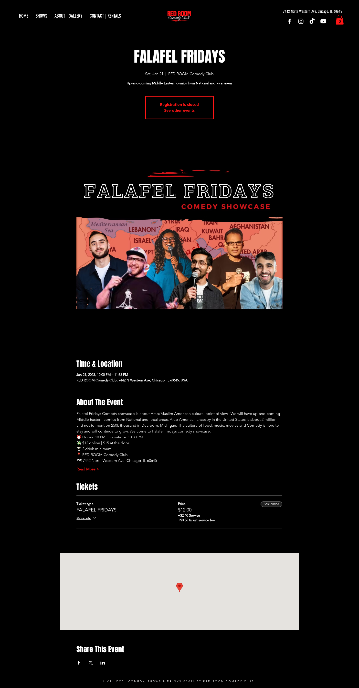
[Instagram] (300, 21)
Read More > (87, 469)
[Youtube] (323, 21)
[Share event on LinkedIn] (102, 663)
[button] (340, 20)
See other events (179, 110)
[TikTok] (312, 21)
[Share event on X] (90, 663)
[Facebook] (289, 21)
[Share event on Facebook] (78, 663)
